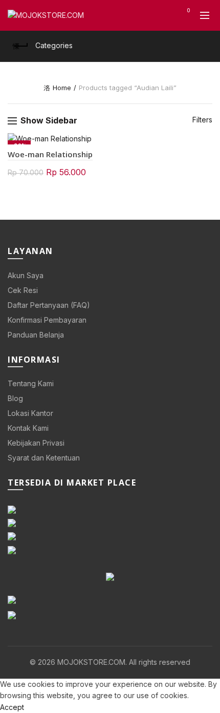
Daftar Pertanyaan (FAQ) (49, 305)
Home (62, 87)
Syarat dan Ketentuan (44, 457)
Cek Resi (23, 290)
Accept (12, 707)
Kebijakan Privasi (36, 442)
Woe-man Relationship (50, 154)
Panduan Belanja (36, 334)
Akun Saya (25, 275)
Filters (202, 119)
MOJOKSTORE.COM (91, 662)
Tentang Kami (31, 383)
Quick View (98, 142)
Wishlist (188, 10)
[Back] (20, 46)
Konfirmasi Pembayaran (47, 320)
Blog (15, 398)
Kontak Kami (28, 428)
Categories (54, 45)
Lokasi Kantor (30, 413)
